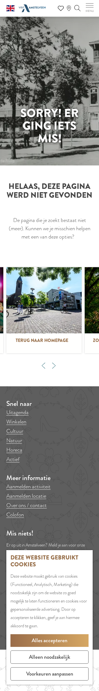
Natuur (14, 440)
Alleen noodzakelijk (49, 657)
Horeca (14, 450)
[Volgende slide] (54, 365)
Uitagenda (17, 412)
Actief (13, 459)
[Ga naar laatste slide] (43, 365)
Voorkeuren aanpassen (49, 674)
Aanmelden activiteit (28, 487)
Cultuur (14, 431)
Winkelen (16, 422)
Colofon (15, 515)
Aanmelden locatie (26, 496)
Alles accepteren (49, 640)
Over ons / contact (26, 505)
